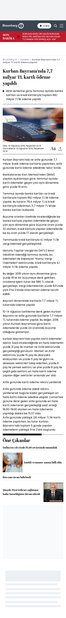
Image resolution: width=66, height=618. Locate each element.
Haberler (24, 59)
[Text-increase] (53, 148)
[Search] (55, 25)
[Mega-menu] (61, 25)
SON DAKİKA (8, 36)
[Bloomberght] (13, 25)
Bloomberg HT (10, 59)
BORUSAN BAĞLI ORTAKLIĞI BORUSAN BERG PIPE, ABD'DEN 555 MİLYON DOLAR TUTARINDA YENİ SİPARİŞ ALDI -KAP (41, 37)
